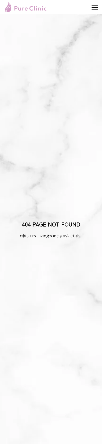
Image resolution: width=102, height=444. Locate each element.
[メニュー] (95, 7)
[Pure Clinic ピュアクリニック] (25, 7)
